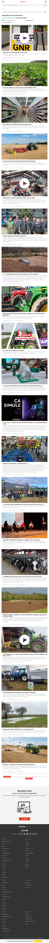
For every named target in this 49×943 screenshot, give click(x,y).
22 (15, 776)
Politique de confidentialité (30, 921)
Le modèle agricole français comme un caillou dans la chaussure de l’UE (22, 576)
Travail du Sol (4, 850)
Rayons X (4, 880)
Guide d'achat (28, 880)
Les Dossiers (4, 926)
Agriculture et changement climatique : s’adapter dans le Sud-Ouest (21, 540)
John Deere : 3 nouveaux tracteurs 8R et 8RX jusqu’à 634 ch (19, 764)
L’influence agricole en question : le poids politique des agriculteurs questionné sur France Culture (24, 615)
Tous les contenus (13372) (9, 20)
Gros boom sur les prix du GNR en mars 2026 (15, 52)
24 (21, 776)
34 (20, 778)
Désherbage (27, 865)
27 (29, 776)
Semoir (3, 846)
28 (32, 776)
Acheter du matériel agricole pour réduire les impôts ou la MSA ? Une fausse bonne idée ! (24, 314)
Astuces (3, 923)
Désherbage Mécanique (6, 853)
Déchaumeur (4, 908)
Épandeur (4, 865)
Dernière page (29, 778)
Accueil (3, 9)
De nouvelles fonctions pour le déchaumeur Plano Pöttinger (19, 161)
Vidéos (3, 921)
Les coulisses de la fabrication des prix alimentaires (17, 124)
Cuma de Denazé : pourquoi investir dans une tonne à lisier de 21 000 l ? (24, 504)
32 (44, 776)
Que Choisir (27, 882)
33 (17, 778)
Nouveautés (5, 839)
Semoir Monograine (5, 848)
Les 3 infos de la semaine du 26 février (13, 350)
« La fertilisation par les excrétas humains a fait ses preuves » (21, 274)
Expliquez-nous (38, 941)
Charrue (3, 884)
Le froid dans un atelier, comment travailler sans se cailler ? (19, 198)
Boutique (27, 914)
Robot (3, 869)
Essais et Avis (28, 839)
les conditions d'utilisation (38, 937)
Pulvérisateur (4, 855)
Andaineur (4, 903)
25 (24, 776)
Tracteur (3, 843)
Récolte (3, 874)
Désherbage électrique (6, 841)
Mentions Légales (28, 918)
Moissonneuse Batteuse (6, 860)
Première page (7, 776)
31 (41, 776)
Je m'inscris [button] (24, 818)
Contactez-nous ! (28, 916)
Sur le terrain (4, 918)
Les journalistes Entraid (6, 930)
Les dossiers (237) (7, 22)
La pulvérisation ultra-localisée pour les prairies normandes (19, 692)
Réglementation (5, 914)
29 (35, 776)
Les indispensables (5, 928)
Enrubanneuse (5, 882)
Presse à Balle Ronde (6, 896)
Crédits (26, 923)
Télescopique (27, 843)
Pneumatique (4, 877)
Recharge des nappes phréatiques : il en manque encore (18, 729)
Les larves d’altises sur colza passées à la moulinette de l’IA (19, 87)
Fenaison (3, 867)
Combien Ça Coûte (28, 884)
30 (38, 776)
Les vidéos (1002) (29, 20)
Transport (4, 872)
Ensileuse (3, 862)
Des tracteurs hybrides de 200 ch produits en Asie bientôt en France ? (23, 386)
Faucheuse (4, 906)
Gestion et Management (6, 916)
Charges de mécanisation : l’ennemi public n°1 (15, 463)
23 (18, 776)
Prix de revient (27, 887)
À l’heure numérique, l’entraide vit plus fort (14, 236)
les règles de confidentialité (27, 937)
